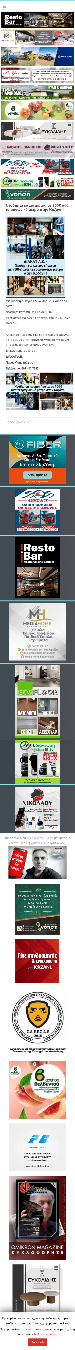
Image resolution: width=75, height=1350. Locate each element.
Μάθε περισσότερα (45, 1334)
